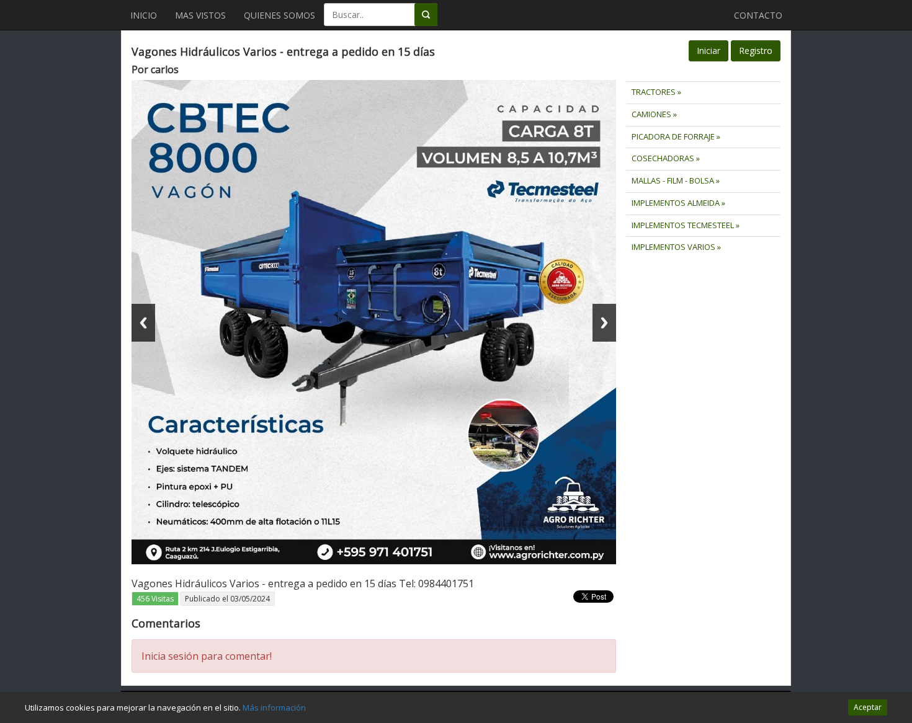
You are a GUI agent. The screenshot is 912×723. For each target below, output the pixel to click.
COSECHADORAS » (666, 158)
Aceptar (868, 707)
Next (604, 323)
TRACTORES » (656, 91)
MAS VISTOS (200, 15)
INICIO (143, 15)
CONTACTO (758, 15)
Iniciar (708, 50)
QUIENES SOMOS (279, 15)
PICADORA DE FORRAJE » (676, 136)
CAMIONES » (654, 114)
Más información (274, 707)
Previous (143, 323)
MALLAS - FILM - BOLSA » (676, 180)
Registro (755, 50)
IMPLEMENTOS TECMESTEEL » (686, 225)
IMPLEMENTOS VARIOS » (676, 246)
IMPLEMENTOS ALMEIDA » (678, 202)
